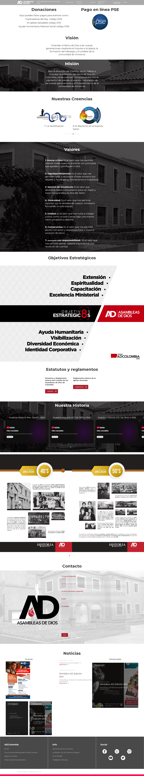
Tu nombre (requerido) (68, 576)
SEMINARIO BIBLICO (101, 2)
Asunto (63, 599)
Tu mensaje (65, 606)
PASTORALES (70, 2)
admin (10, 733)
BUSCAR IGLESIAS (79, 2)
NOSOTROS (116, 2)
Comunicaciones (37, 731)
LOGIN (125, 2)
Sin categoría (13, 704)
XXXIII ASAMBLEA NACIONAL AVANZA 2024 (48, 2)
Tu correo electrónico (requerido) (72, 591)
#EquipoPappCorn (46, 771)
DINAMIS (93, 2)
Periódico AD (36, 704)
